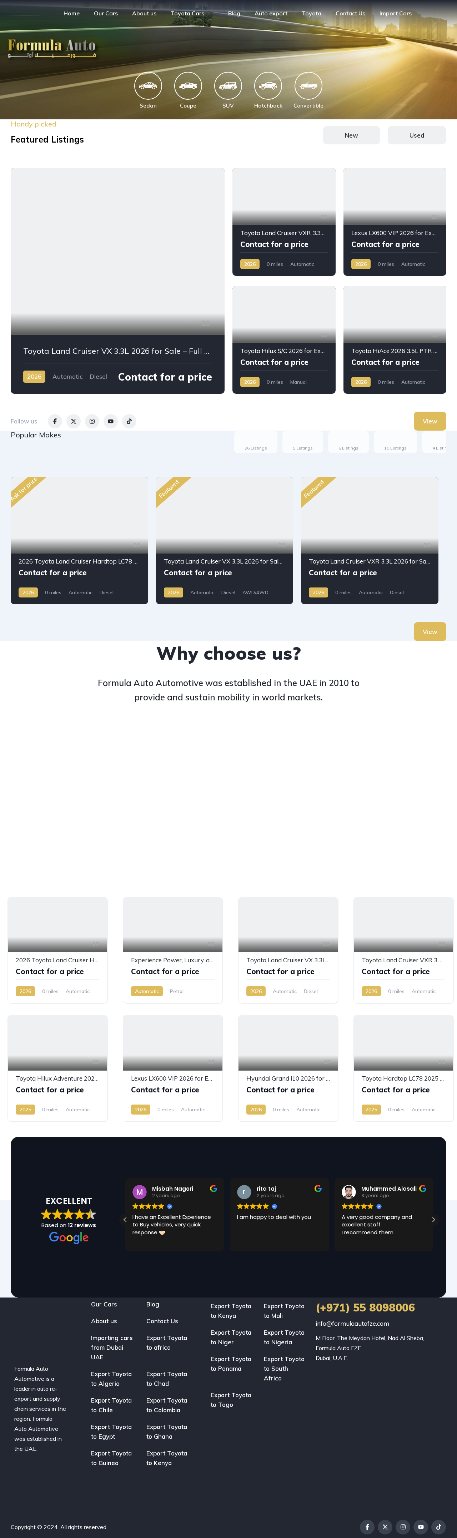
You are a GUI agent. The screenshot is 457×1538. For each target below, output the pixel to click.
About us (144, 13)
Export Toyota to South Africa (284, 1368)
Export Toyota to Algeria (111, 1378)
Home (72, 13)
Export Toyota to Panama (231, 1363)
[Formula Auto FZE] (24, 13)
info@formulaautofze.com (352, 1323)
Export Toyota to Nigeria (284, 1337)
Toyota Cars (187, 13)
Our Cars (106, 13)
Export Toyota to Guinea (111, 1458)
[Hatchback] (268, 86)
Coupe (188, 105)
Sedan (148, 105)
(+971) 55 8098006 (365, 1307)
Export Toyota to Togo (231, 1399)
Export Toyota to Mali (284, 1310)
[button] (433, 1219)
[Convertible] (308, 86)
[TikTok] (438, 1527)
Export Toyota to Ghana (166, 1431)
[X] (385, 1527)
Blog (234, 13)
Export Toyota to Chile (111, 1405)
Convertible (308, 105)
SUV (228, 105)
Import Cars (396, 13)
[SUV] (228, 86)
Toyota (311, 13)
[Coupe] (188, 86)
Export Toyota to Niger (231, 1337)
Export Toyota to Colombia (166, 1405)
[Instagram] (403, 1527)
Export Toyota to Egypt (111, 1431)
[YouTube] (420, 1527)
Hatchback (268, 105)
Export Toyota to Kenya (166, 1458)
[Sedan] (148, 86)
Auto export (271, 13)
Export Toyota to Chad (166, 1378)
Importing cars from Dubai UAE (112, 1347)
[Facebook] (367, 1527)
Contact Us (350, 13)
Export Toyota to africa (166, 1342)
